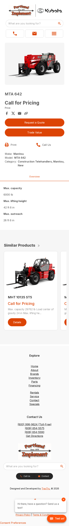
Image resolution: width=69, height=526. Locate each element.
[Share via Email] (20, 113)
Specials (34, 404)
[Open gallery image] (34, 64)
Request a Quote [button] (34, 122)
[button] (15, 34)
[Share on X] (13, 113)
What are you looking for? (24, 23)
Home (34, 366)
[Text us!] (56, 519)
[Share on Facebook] (7, 113)
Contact (34, 400)
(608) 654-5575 (34, 428)
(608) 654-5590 (34, 432)
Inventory (34, 377)
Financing (34, 385)
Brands (34, 374)
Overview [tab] (34, 176)
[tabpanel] (34, 64)
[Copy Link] (26, 113)
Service (34, 396)
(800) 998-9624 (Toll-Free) (35, 424)
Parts (34, 381)
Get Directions (34, 436)
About (34, 370)
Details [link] (17, 322)
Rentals (34, 392)
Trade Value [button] (34, 132)
